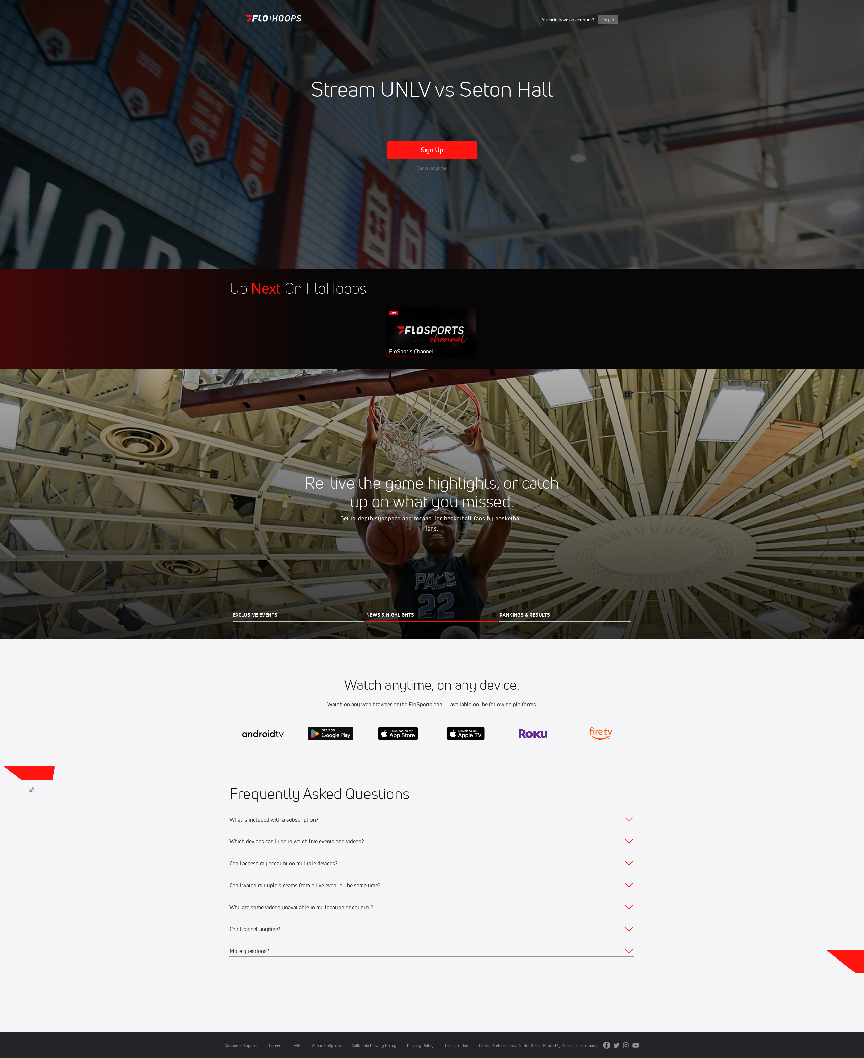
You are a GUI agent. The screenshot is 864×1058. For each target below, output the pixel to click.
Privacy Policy (420, 1045)
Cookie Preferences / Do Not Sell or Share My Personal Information (539, 1045)
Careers (276, 1045)
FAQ (297, 1045)
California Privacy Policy (374, 1045)
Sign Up (432, 150)
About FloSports (326, 1045)
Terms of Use (456, 1045)
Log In (607, 20)
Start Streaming (431, 340)
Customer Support (241, 1045)
